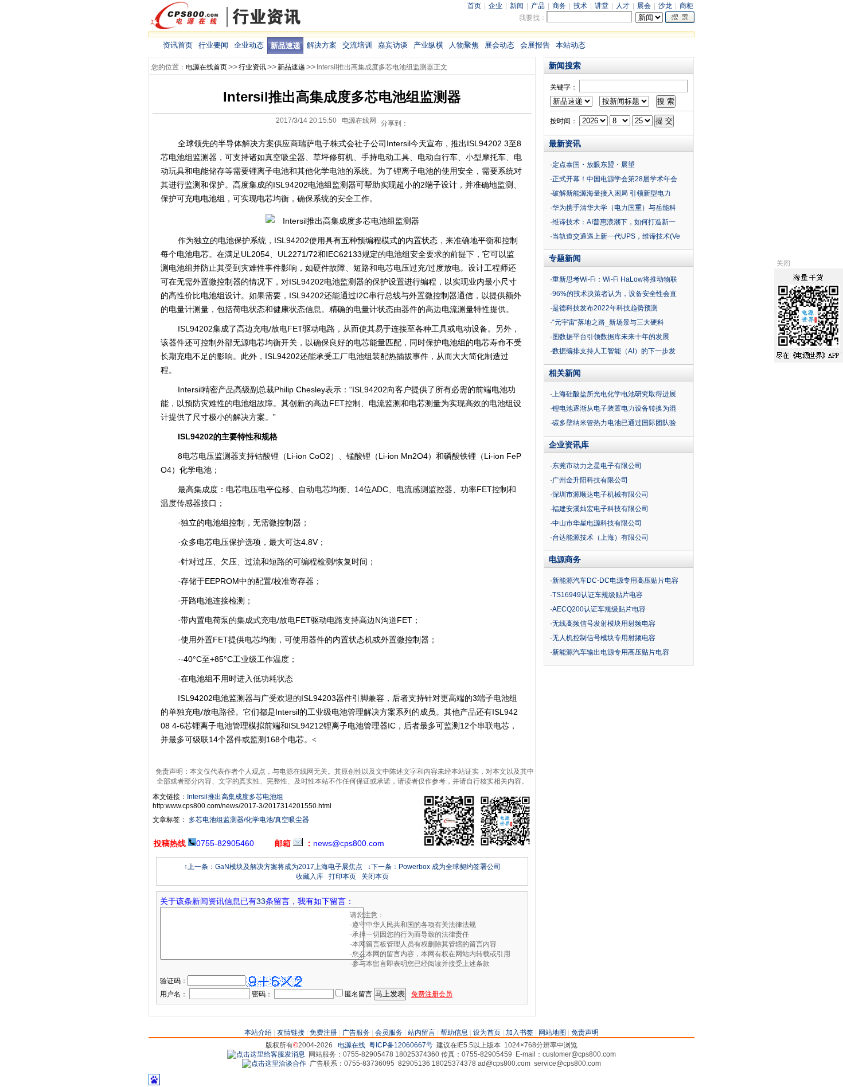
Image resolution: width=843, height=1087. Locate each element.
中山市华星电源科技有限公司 (597, 523)
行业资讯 (252, 67)
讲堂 (601, 6)
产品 (538, 6)
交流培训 (357, 45)
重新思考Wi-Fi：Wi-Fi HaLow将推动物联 (614, 279)
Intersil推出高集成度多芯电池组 (235, 797)
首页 (474, 6)
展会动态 (499, 45)
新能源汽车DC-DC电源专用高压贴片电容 (615, 580)
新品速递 (285, 45)
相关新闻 (565, 372)
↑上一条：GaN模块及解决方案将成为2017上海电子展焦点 (273, 867)
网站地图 (552, 1032)
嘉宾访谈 (393, 45)
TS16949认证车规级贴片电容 (597, 595)
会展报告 (535, 45)
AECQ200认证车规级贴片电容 (599, 609)
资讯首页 (178, 45)
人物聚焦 (464, 45)
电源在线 (351, 1045)
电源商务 (565, 559)
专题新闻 (565, 258)
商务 (559, 6)
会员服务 (389, 1032)
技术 (580, 6)
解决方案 (322, 45)
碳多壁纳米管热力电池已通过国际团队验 (614, 423)
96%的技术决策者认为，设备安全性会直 (614, 294)
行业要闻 (213, 45)
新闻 (517, 6)
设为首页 (487, 1032)
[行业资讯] (226, 28)
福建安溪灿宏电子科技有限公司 (600, 509)
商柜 (686, 6)
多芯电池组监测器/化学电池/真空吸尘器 (248, 820)
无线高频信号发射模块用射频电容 (603, 624)
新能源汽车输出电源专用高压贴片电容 (610, 652)
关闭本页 (375, 876)
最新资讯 (565, 143)
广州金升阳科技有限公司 (590, 480)
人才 (623, 6)
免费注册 (323, 1032)
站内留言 (421, 1032)
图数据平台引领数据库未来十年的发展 (610, 337)
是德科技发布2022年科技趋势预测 (605, 308)
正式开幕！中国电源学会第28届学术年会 (614, 179)
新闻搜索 (565, 65)
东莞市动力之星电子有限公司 (597, 466)
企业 (495, 6)
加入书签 (519, 1032)
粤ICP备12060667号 (401, 1045)
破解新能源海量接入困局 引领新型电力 (611, 193)
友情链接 (291, 1032)
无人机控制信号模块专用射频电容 (603, 638)
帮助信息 (454, 1032)
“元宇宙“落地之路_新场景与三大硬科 (608, 322)
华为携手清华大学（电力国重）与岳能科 (614, 208)
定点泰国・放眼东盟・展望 (593, 165)
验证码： (174, 981)
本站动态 (571, 45)
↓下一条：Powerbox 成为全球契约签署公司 (434, 867)
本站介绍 (258, 1032)
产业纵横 (428, 45)
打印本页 (342, 876)
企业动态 (249, 45)
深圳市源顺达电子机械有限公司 (600, 494)
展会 (644, 6)
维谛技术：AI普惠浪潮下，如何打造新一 (614, 222)
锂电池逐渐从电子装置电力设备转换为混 (614, 408)
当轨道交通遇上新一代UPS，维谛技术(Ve (616, 236)
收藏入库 (309, 876)
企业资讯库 (569, 444)
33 (261, 901)
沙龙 (665, 6)
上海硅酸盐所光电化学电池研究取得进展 (614, 394)
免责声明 (585, 1032)
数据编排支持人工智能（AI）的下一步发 (614, 351)
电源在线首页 (206, 67)
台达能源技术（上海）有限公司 (600, 537)
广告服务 (356, 1032)
